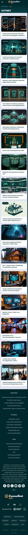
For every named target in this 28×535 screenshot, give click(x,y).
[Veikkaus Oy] (8, 505)
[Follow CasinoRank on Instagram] (8, 485)
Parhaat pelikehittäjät (14, 433)
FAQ (14, 452)
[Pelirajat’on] (7, 509)
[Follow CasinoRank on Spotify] (19, 485)
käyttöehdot (22, 529)
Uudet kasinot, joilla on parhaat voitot (14, 408)
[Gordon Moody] (17, 509)
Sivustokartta (14, 532)
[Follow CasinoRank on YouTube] (15, 485)
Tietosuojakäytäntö (15, 529)
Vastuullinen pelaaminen (14, 425)
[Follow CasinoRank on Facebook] (4, 485)
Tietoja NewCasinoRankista (14, 444)
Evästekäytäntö (6, 529)
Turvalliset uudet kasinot (14, 400)
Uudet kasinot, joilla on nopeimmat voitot (14, 397)
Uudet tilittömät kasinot (14, 406)
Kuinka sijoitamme (14, 449)
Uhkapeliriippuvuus (14, 430)
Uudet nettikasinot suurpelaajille (14, 403)
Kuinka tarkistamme (14, 446)
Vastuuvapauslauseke (14, 455)
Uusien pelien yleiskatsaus (14, 422)
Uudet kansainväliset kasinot (14, 427)
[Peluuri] (20, 505)
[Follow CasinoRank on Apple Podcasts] (23, 485)
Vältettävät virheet (14, 419)
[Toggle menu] (2, 2)
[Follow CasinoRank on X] (12, 485)
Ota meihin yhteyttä (14, 458)
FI (13, 490)
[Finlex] (14, 505)
